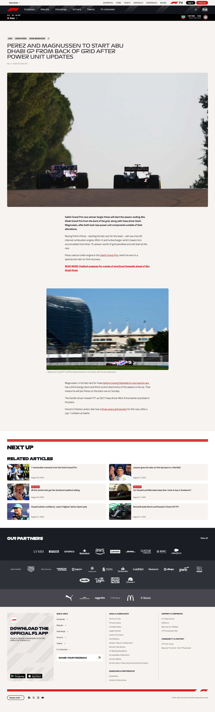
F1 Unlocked (108, 9)
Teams (91, 9)
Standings (61, 9)
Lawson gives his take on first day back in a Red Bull (156, 467)
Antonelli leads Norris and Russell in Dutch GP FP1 (156, 506)
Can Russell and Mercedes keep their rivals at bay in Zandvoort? (162, 490)
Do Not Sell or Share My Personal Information (128, 663)
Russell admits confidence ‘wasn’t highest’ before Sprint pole (59, 506)
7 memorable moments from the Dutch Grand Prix (54, 467)
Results (45, 9)
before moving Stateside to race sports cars (126, 383)
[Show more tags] (48, 38)
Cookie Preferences (117, 680)
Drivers (77, 9)
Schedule (29, 9)
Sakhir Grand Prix (109, 255)
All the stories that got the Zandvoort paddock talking (55, 490)
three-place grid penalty (114, 409)
